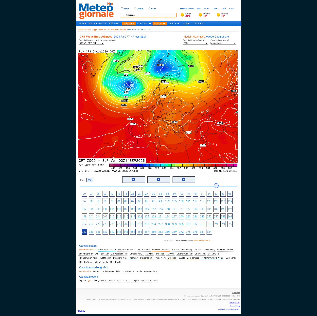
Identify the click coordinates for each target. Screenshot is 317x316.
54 (209, 193)
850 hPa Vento (85, 262)
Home (82, 23)
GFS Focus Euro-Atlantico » (116, 30)
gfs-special (146, 280)
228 (153, 216)
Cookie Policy (235, 306)
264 (84, 224)
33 (160, 193)
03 (91, 193)
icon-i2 (126, 280)
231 (160, 216)
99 (160, 201)
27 (146, 193)
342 (112, 231)
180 (195, 209)
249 (202, 216)
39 (174, 193)
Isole (231, 8)
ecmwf (112, 280)
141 (105, 209)
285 (133, 224)
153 (133, 209)
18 (125, 193)
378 (195, 231)
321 (216, 224)
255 (216, 216)
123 (216, 201)
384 (209, 231)
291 (146, 224)
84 (125, 201)
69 (91, 201)
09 (105, 193)
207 (105, 216)
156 (140, 209)
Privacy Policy (234, 302)
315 (202, 224)
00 (84, 193)
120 (209, 201)
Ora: (82, 180)
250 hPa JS (115, 262)
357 (146, 231)
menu (201, 40)
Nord (206, 8)
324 (223, 224)
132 (84, 209)
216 (126, 216)
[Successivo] (183, 179)
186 (209, 209)
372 (181, 231)
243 (188, 216)
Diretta (172, 23)
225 (146, 216)
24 (139, 193)
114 (195, 201)
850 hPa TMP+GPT (161, 250)
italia (118, 271)
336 (98, 231)
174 (181, 209)
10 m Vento (231, 258)
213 (119, 216)
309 (188, 224)
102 (167, 201)
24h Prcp (172, 258)
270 (98, 224)
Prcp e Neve (160, 258)
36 (167, 193)
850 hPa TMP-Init (225, 250)
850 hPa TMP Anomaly (204, 250)
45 (188, 193)
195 (230, 209)
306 (181, 224)
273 (105, 224)
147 (119, 209)
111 (188, 201)
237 (174, 216)
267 (91, 224)
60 (222, 193)
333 (91, 231)
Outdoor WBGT (136, 254)
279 (119, 224)
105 (174, 201)
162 (153, 209)
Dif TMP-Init (200, 254)
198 (84, 216)
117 (202, 201)
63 (229, 193)
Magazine (128, 23)
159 (146, 209)
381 (202, 231)
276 (112, 224)
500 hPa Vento (101, 262)
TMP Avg (171, 254)
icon (119, 280)
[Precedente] (133, 179)
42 (181, 193)
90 (139, 201)
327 (230, 224)
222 (140, 216)
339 (105, 231)
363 (160, 231)
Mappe (158, 23)
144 (112, 209)
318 (209, 224)
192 (223, 209)
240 (181, 216)
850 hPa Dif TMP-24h (88, 254)
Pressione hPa (119, 258)
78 (111, 201)
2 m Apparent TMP (119, 254)
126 (223, 201)
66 (84, 201)
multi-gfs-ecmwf (100, 280)
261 (230, 216)
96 (153, 201)
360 (153, 231)
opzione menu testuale (105, 40)
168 (167, 209)
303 (174, 224)
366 (167, 231)
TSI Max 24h (105, 258)
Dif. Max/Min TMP (185, 254)
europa (96, 271)
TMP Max (160, 254)
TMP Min (150, 254)
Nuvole (181, 258)
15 (118, 193)
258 (223, 216)
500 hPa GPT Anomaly (182, 250)
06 (98, 193)
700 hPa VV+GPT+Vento (212, 258)
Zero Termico (193, 258)
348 (126, 231)
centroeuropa (108, 271)
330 (84, 231)
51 (202, 193)
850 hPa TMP (144, 250)
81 (118, 201)
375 (188, 231)
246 (195, 216)
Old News (114, 23)
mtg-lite (82, 280)
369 (174, 231)
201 (91, 216)
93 (146, 201)
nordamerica (128, 271)
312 (195, 224)
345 (119, 231)
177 (188, 209)
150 (126, 209)
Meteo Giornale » (84, 30)
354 (140, 231)
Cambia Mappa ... (97, 40)
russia (139, 271)
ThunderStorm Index (88, 258)
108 (181, 201)
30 (153, 193)
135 (91, 209)
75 (105, 201)
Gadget (186, 23)
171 (174, 209)
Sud (224, 8)
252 (209, 216)
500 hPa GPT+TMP (107, 250)
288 (140, 224)
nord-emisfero (150, 271)
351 (133, 231)
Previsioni (142, 23)
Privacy (80, 310)
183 (202, 209)
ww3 (156, 280)
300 (167, 224)
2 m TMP (105, 254)
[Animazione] (158, 179)
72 (98, 201)
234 (167, 216)
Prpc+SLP (133, 258)
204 (98, 216)
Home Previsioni (97, 23)
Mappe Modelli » (98, 30)
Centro (216, 8)
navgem (135, 280)
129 (230, 201)
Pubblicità (236, 293)
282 (126, 224)
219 (133, 216)
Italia (199, 8)
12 (111, 193)
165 (160, 209)
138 (98, 209)
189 (216, 209)
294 (153, 224)
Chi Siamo (199, 23)
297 (160, 224)
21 (132, 193)
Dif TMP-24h (213, 254)
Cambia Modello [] (193, 40)
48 (195, 193)
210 (112, 216)
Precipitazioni (146, 258)
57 (215, 193)
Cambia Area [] (220, 40)
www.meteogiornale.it (202, 240)
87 (132, 201)
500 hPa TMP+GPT (126, 250)
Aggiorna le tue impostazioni (229, 309)
